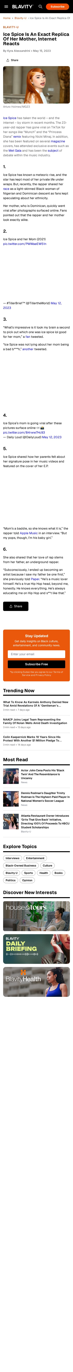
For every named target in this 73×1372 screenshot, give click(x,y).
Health (44, 873)
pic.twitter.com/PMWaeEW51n (24, 244)
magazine (58, 141)
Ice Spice (9, 118)
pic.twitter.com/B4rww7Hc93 (24, 432)
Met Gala (15, 151)
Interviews (12, 858)
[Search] (40, 6)
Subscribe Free (36, 664)
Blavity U (12, 873)
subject (53, 151)
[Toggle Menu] (6, 6)
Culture (47, 865)
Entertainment (35, 858)
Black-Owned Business (21, 865)
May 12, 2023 (52, 437)
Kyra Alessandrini (18, 50)
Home (7, 18)
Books (59, 873)
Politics (11, 880)
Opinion (27, 880)
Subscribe (57, 6)
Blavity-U (20, 18)
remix (17, 137)
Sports (28, 873)
